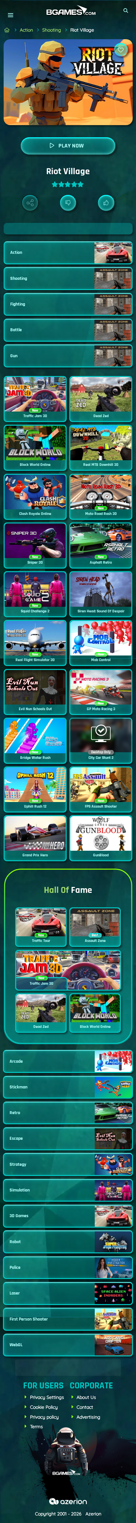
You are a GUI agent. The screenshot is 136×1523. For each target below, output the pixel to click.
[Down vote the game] (68, 203)
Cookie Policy (44, 1407)
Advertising (88, 1417)
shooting (51, 30)
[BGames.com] (7, 30)
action (26, 30)
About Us (86, 1397)
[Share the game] (30, 203)
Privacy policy (44, 1417)
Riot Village (82, 30)
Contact (85, 1407)
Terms (36, 1426)
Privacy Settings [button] (47, 1397)
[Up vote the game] (106, 203)
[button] (126, 10)
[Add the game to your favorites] (121, 49)
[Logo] (68, 10)
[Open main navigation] (10, 15)
